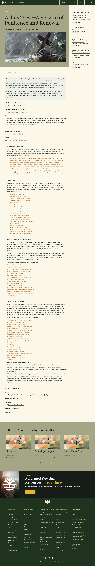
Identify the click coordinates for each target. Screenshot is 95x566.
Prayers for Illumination (77, 522)
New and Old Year (44, 544)
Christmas (10, 514)
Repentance (85, 43)
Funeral (18, 457)
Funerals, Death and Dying (46, 514)
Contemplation (67, 457)
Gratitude (42, 517)
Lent (88, 19)
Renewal (35, 29)
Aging (25, 524)
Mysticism (74, 457)
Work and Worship (60, 532)
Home (6, 11)
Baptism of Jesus (84, 64)
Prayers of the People (77, 539)
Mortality (83, 31)
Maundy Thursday (12, 537)
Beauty (26, 526)
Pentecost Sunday (12, 550)
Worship (57, 457)
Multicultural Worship (45, 541)
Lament (74, 514)
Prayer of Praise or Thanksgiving (76, 545)
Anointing (75, 19)
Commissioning (28, 539)
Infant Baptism (86, 54)
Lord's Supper (75, 541)
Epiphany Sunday (12, 517)
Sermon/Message (76, 527)
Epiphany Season (12, 519)
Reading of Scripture (77, 524)
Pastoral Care (43, 549)
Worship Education (60, 537)
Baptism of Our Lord (13, 522)
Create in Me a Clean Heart (16, 405)
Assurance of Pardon (77, 517)
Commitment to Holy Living (78, 519)
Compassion (38, 457)
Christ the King (27, 517)
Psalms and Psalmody (61, 512)
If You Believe (14, 134)
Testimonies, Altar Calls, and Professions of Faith (79, 535)
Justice (19, 29)
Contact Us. (58, 563)
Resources (13, 11)
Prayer (79, 457)
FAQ (81, 2)
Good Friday (11, 540)
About (63, 2)
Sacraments (75, 55)
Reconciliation (59, 514)
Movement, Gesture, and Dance (46, 538)
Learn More (76, 22)
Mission (42, 535)
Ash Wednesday (10, 29)
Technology (59, 524)
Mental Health (43, 530)
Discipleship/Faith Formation (47, 509)
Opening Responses (61, 550)
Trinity (57, 527)
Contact (73, 2)
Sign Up (29, 492)
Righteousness (50, 457)
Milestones (42, 532)
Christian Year (27, 534)
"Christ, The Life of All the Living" (17, 112)
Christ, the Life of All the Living (14, 140)
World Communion (60, 535)
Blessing (26, 529)
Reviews (58, 519)
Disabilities (27, 550)
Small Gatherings (60, 522)
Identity (79, 54)
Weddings (58, 530)
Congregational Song (29, 542)
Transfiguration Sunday (13, 524)
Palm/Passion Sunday (13, 535)
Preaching (42, 552)
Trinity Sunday (27, 512)
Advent (10, 512)
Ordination (42, 547)
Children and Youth (28, 532)
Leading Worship (24, 457)
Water (86, 55)
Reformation (59, 517)
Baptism (74, 54)
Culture (26, 547)
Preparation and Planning (62, 509)
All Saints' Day (27, 514)
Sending (74, 548)
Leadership (43, 527)
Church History (28, 537)
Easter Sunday (11, 542)
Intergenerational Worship (46, 522)
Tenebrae (82, 55)
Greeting (58, 547)
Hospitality (42, 519)
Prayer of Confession (77, 512)
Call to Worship (60, 544)
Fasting (42, 512)
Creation (26, 544)
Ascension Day (11, 548)
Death (13, 457)
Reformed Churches (77, 43)
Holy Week (11, 532)
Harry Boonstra (12, 73)
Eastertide (10, 545)
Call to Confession (76, 509)
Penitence (27, 29)
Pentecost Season (28, 509)
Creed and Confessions (78, 532)
